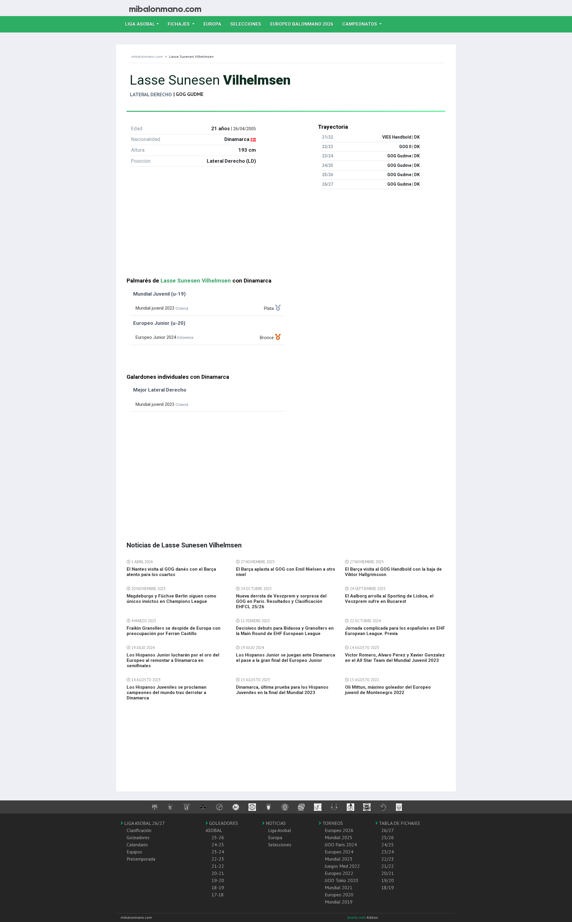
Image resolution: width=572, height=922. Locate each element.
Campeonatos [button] (360, 24)
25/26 (387, 837)
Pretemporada (141, 859)
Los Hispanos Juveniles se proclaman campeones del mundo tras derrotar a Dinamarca (166, 692)
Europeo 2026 (339, 830)
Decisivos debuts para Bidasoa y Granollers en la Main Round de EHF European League (285, 630)
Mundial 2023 (338, 859)
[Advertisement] (286, 235)
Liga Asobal (279, 830)
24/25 (387, 845)
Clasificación (139, 830)
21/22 (387, 866)
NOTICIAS (275, 823)
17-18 (218, 895)
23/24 (387, 852)
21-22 (218, 866)
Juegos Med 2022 (342, 866)
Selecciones (248, 24)
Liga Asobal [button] (140, 24)
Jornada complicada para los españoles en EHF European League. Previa (395, 630)
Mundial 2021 (338, 887)
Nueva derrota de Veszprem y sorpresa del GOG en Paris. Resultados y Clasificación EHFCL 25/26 (281, 601)
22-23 (218, 859)
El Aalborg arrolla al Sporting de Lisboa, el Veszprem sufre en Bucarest (389, 598)
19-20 (218, 880)
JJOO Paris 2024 (341, 845)
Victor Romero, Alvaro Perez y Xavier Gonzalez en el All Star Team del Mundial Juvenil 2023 (395, 657)
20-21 (218, 873)
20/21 (387, 873)
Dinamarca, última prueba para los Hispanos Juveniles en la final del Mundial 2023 (282, 689)
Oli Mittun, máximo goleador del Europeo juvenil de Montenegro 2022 (388, 689)
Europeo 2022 (339, 873)
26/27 (387, 830)
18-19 (218, 887)
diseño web (357, 917)
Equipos (134, 852)
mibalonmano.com (147, 56)
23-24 (218, 852)
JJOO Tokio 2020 (341, 880)
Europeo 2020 (339, 895)
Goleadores (138, 837)
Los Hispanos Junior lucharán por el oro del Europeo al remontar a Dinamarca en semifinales (173, 660)
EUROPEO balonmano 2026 (304, 24)
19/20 (387, 880)
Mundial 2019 (338, 902)
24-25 (218, 845)
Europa (214, 24)
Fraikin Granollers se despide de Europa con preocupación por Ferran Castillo (173, 630)
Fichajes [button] (179, 24)
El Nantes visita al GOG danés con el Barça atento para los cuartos (171, 571)
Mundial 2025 (338, 837)
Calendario (137, 845)
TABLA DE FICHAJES (399, 823)
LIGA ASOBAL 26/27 (144, 823)
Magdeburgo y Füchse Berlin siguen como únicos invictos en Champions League (171, 598)
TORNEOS (332, 823)
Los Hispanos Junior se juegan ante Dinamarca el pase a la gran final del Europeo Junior (285, 657)
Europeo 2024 (339, 852)
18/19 (387, 887)
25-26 (218, 837)
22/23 (387, 859)
